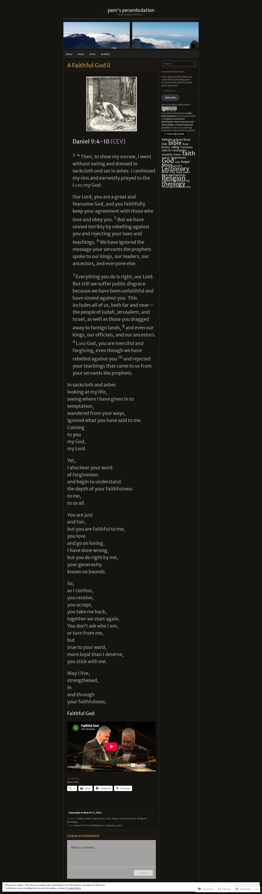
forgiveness (98, 818)
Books (81, 54)
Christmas (186, 147)
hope (115, 818)
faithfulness (97, 825)
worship (186, 186)
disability (105, 54)
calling (175, 147)
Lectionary (125, 818)
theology (72, 821)
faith (87, 818)
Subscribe (170, 97)
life (172, 172)
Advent (167, 140)
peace (186, 172)
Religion (142, 818)
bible (81, 818)
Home (92, 54)
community (179, 150)
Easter (177, 154)
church (166, 150)
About (69, 54)
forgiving (110, 825)
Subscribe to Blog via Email (173, 71)
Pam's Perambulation (131, 10)
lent (134, 818)
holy (177, 162)
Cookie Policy (74, 888)
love (179, 172)
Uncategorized (171, 186)
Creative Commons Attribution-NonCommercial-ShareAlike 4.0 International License (178, 123)
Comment (143, 872)
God (108, 818)
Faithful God (80, 713)
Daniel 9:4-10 (91, 141)
